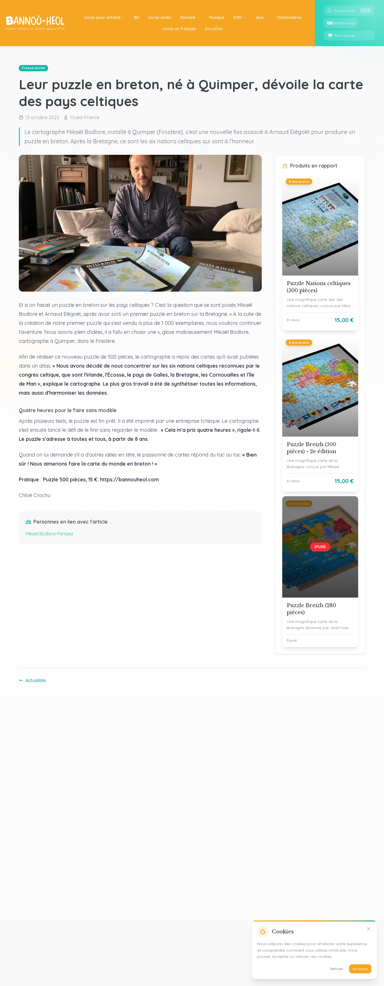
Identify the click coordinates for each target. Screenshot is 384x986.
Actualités (36, 680)
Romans (188, 17)
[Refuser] (368, 929)
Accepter (360, 969)
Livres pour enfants (102, 17)
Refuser (337, 969)
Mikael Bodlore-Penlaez (49, 533)
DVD (237, 17)
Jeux (259, 17)
